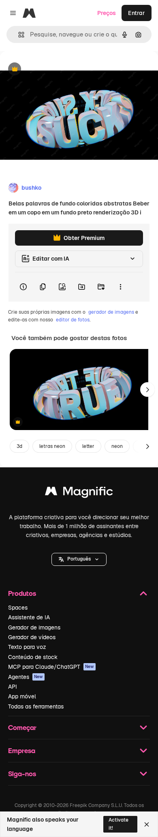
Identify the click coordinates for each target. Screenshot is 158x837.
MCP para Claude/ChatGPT (51, 666)
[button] (79, 559)
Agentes (25, 677)
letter (88, 446)
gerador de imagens (111, 312)
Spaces (18, 607)
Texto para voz (27, 647)
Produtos (22, 593)
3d (19, 446)
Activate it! (118, 824)
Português (79, 559)
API (12, 686)
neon (117, 446)
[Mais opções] (120, 287)
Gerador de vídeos (32, 637)
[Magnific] (79, 493)
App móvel (22, 696)
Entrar (136, 13)
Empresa (21, 750)
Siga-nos (22, 773)
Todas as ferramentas (36, 706)
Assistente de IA (29, 617)
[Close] (146, 824)
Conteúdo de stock (33, 657)
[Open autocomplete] (18, 35)
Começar (22, 727)
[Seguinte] (147, 389)
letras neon (52, 446)
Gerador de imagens (34, 627)
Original (52, 69)
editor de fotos (73, 320)
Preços (106, 13)
